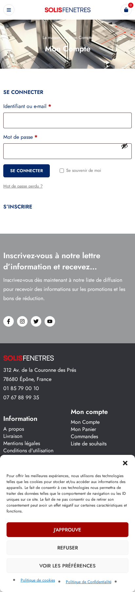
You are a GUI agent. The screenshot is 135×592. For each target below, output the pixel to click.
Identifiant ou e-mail (27, 106)
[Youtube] (50, 321)
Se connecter (26, 171)
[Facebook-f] (8, 321)
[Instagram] (22, 321)
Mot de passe (20, 137)
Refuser (67, 547)
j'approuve (67, 529)
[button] (125, 463)
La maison (51, 37)
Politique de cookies (38, 580)
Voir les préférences (67, 565)
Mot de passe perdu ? (23, 186)
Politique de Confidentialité (88, 582)
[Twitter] (36, 321)
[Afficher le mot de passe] (124, 146)
